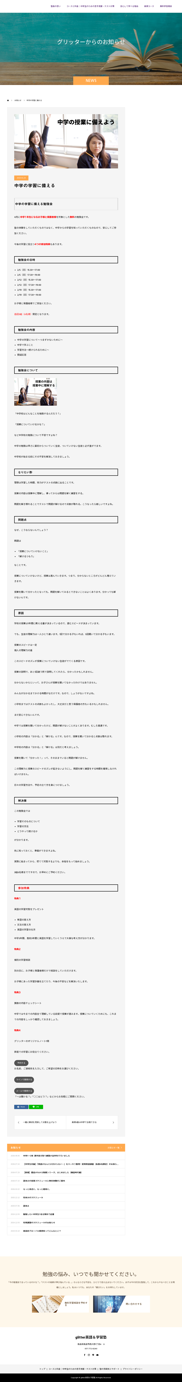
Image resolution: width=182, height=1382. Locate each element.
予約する (21, 1063)
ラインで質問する (24, 1079)
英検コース (149, 6)
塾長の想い (56, 6)
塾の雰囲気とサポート (109, 1369)
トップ (42, 1369)
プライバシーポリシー (133, 1369)
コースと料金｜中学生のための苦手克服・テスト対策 (90, 6)
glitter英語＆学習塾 (23, 6)
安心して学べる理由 (129, 6)
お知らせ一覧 (113, 1147)
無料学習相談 (166, 6)
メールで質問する (24, 1091)
